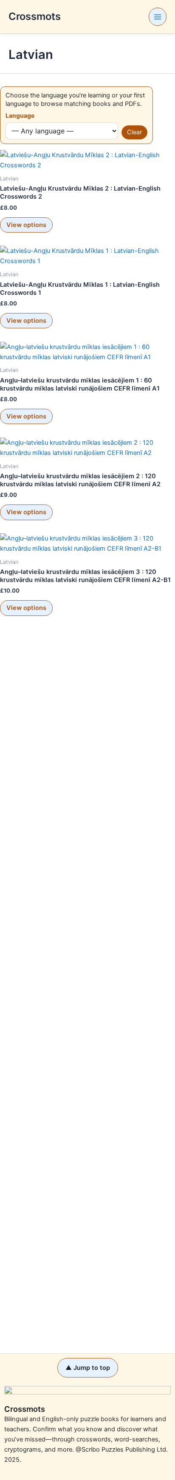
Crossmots (34, 16)
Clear (134, 132)
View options (26, 225)
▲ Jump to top (87, 1368)
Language (20, 115)
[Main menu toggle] (158, 16)
